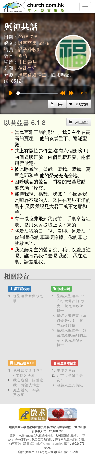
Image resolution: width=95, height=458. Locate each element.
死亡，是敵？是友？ (70, 378)
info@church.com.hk (49, 443)
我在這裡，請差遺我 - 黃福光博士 (28, 382)
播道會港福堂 (32, 74)
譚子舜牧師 (30, 49)
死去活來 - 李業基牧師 (26, 392)
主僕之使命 (66, 370)
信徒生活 (27, 68)
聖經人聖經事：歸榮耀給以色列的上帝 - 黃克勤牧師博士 (72, 337)
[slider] (37, 93)
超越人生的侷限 (70, 384)
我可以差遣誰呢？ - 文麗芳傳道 (28, 373)
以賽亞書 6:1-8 (34, 43)
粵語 (23, 55)
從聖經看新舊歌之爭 (28, 298)
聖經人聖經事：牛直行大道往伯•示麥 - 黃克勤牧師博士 (72, 303)
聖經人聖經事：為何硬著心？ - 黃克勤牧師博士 (72, 320)
